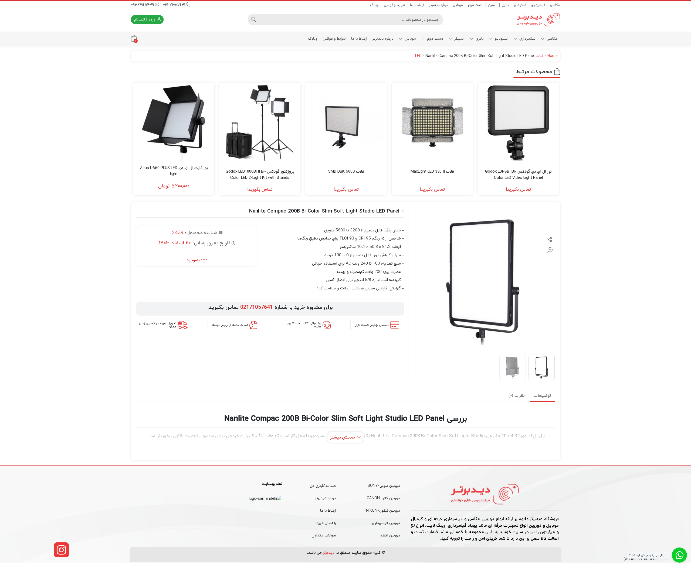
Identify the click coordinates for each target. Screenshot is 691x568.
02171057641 (256, 307)
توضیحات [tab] (542, 396)
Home (552, 56)
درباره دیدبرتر (438, 5)
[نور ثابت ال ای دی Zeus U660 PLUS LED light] (174, 123)
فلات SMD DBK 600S (346, 171)
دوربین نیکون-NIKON (383, 510)
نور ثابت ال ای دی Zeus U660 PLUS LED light (174, 171)
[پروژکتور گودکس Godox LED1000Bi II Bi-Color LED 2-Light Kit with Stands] (260, 123)
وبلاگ (374, 5)
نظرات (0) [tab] (517, 396)
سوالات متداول (324, 535)
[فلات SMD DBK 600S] (346, 123)
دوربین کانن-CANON (383, 498)
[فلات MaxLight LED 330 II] (432, 123)
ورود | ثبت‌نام (145, 19)
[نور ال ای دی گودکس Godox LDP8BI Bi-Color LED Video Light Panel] (518, 123)
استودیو (520, 5)
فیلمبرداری (538, 5)
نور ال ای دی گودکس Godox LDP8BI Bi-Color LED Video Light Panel (518, 174)
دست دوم (475, 5)
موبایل (458, 5)
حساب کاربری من (323, 485)
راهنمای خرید (326, 523)
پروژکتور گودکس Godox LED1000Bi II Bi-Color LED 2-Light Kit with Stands (260, 174)
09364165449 (143, 5)
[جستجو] (253, 19)
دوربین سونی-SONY (384, 485)
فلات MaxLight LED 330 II (432, 171)
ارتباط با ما (417, 5)
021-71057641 (174, 5)
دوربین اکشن (390, 535)
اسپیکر (492, 5)
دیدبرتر (328, 552)
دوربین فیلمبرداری (386, 523)
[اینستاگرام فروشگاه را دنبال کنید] (61, 549)
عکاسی (555, 5)
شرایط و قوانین (394, 5)
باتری (505, 5)
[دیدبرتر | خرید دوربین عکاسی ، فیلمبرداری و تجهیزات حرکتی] (538, 19)
